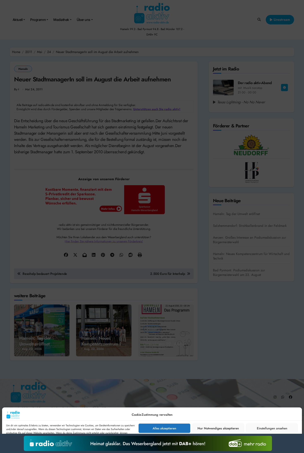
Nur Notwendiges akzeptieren (218, 428)
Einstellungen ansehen (272, 428)
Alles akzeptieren (164, 428)
